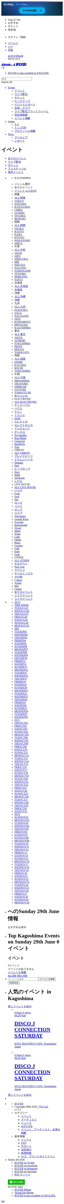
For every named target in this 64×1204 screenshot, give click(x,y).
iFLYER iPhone (22, 1189)
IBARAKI (20, 218)
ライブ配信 (21, 94)
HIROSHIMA (22, 380)
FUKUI (18, 279)
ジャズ (18, 490)
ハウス (18, 408)
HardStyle (19, 444)
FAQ (23, 1143)
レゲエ (18, 481)
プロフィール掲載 (24, 131)
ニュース (26, 1123)
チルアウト (21, 563)
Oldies (17, 539)
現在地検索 (21, 114)
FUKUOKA (21, 310)
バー (10, 46)
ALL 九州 (19, 306)
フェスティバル (17, 168)
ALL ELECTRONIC (25, 401)
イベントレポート (24, 104)
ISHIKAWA (20, 276)
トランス (19, 415)
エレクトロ (21, 421)
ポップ (18, 509)
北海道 (18, 289)
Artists (11, 121)
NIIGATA (19, 264)
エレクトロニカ (23, 425)
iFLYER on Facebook (25, 1165)
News (11, 134)
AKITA (18, 337)
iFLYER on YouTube (25, 1171)
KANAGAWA (22, 207)
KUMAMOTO (22, 321)
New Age (19, 566)
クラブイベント (23, 595)
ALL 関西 (19, 225)
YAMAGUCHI (22, 392)
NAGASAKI (21, 316)
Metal (17, 531)
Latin (17, 536)
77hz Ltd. (43, 1106)
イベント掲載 (22, 118)
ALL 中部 (19, 249)
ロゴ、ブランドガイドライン (38, 1156)
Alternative (20, 516)
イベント (13, 43)
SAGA (18, 313)
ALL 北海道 (21, 286)
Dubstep (18, 462)
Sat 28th (12, 975)
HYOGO (19, 237)
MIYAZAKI (21, 324)
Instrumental (20, 525)
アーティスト (29, 1119)
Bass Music (20, 438)
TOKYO (19, 201)
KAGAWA (20, 365)
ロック (18, 502)
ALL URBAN (22, 453)
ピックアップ (22, 101)
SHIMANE (20, 386)
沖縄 (17, 300)
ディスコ (19, 432)
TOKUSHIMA (22, 371)
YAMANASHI (22, 270)
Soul (16, 496)
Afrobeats (19, 478)
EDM (17, 418)
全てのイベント (17, 158)
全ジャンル (21, 395)
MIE (16, 262)
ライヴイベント (23, 598)
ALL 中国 (19, 377)
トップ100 (20, 127)
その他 (18, 576)
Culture (18, 580)
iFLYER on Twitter (24, 1162)
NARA (18, 234)
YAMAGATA (21, 352)
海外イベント (16, 172)
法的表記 (26, 1149)
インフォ (26, 1139)
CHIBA (18, 209)
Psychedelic (20, 435)
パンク (18, 506)
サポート (26, 1146)
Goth (17, 554)
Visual (17, 528)
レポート (19, 140)
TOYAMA (20, 273)
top (3, 1201)
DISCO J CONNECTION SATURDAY (32, 1030)
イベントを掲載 (17, 972)
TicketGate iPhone (24, 1192)
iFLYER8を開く (32, 10)
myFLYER (13, 55)
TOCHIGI (19, 215)
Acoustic (19, 522)
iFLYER (18, 1103)
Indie (17, 551)
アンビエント (22, 428)
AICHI (18, 253)
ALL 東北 (19, 334)
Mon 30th (22, 975)
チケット (19, 97)
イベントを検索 (47, 979)
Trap (16, 447)
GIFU (17, 256)
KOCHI (18, 368)
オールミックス (23, 573)
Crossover (19, 441)
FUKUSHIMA (22, 343)
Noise (17, 534)
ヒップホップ (22, 468)
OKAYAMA (21, 383)
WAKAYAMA (22, 240)
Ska (16, 499)
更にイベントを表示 (20, 1006)
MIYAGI (19, 349)
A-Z (16, 124)
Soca (17, 472)
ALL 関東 (19, 197)
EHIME (18, 362)
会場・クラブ (22, 108)
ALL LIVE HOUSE (25, 487)
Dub (16, 465)
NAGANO (20, 267)
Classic (18, 589)
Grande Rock (21, 519)
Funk (17, 493)
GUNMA (19, 212)
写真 (10, 50)
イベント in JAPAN (25, 191)
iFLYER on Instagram (25, 1168)
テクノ (18, 411)
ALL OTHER (21, 560)
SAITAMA (20, 204)
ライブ (18, 513)
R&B (17, 475)
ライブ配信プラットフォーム (31, 111)
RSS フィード (22, 1174)
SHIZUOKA (21, 259)
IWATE (18, 346)
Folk (16, 548)
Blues (17, 542)
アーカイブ (21, 137)
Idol (16, 586)
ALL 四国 (19, 358)
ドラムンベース (23, 459)
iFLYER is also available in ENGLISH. (28, 73)
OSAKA (19, 228)
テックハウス (22, 405)
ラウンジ (19, 570)
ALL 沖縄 (19, 296)
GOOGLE (13, 983)
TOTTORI (20, 389)
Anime (17, 583)
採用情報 (26, 1153)
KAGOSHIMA (22, 327)
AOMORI (19, 340)
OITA (17, 318)
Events (11, 87)
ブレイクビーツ (23, 456)
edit (21, 55)
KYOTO (19, 231)
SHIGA (18, 243)
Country (18, 545)
